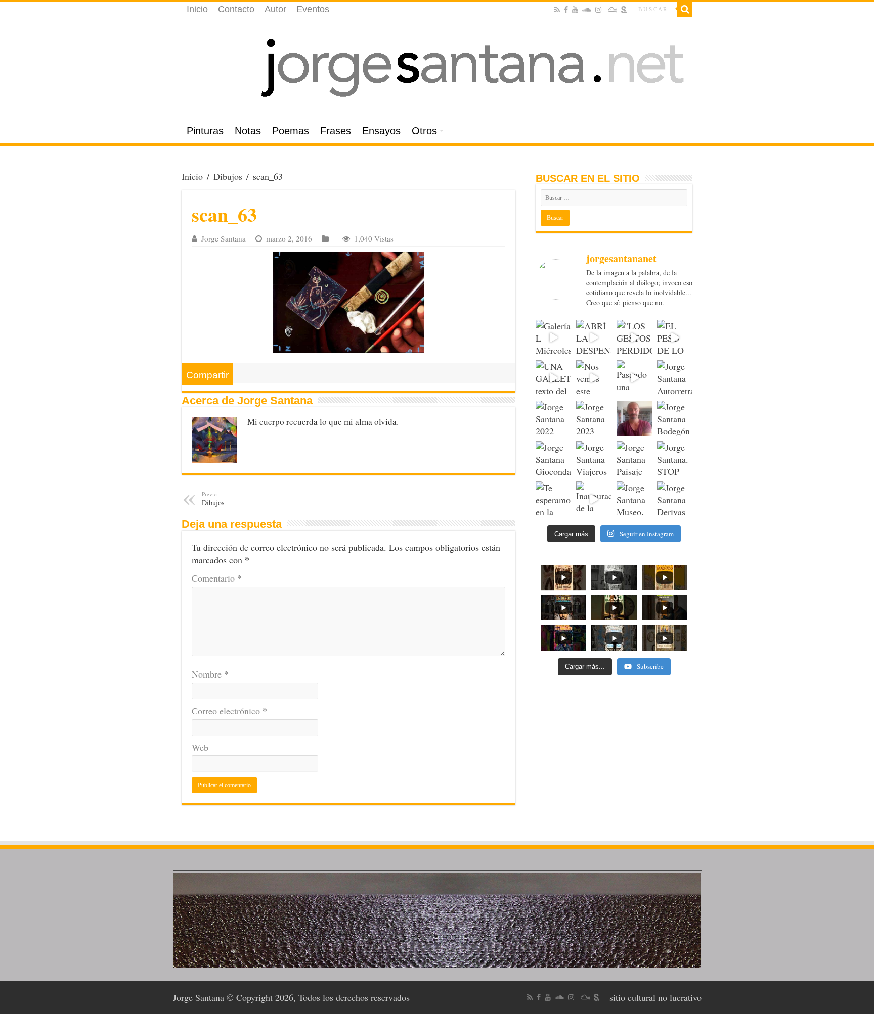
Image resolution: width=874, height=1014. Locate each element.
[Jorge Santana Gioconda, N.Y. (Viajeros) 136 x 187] (553, 458)
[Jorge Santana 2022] (553, 418)
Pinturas (205, 130)
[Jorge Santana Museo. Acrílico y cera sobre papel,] (634, 499)
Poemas (290, 130)
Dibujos (227, 176)
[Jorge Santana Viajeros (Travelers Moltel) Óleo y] (593, 458)
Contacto (236, 9)
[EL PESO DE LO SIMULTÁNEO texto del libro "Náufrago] (674, 337)
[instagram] (598, 10)
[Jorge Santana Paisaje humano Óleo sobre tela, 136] (634, 458)
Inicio (197, 9)
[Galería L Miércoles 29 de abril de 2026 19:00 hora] (553, 337)
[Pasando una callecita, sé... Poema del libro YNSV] (634, 378)
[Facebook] (566, 10)
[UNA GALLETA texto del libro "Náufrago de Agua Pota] (553, 378)
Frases (335, 130)
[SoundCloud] (586, 10)
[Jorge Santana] (437, 68)
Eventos (312, 9)
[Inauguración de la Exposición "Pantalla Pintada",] (593, 499)
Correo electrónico (229, 710)
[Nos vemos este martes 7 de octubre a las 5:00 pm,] (593, 378)
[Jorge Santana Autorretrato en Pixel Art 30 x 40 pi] (674, 378)
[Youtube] (575, 10)
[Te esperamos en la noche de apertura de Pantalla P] (553, 499)
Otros (424, 130)
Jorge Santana (223, 238)
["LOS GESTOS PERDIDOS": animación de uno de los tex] (634, 337)
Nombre (210, 674)
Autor (275, 9)
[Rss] (557, 10)
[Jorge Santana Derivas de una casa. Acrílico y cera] (674, 499)
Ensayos (381, 130)
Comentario (217, 578)
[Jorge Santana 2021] (634, 418)
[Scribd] (624, 10)
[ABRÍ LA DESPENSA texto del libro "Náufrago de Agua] (593, 337)
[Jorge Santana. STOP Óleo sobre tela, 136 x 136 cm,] (674, 458)
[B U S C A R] (684, 9)
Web (200, 747)
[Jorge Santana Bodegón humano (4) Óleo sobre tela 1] (674, 418)
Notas (248, 130)
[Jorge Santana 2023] (593, 418)
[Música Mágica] (612, 10)
